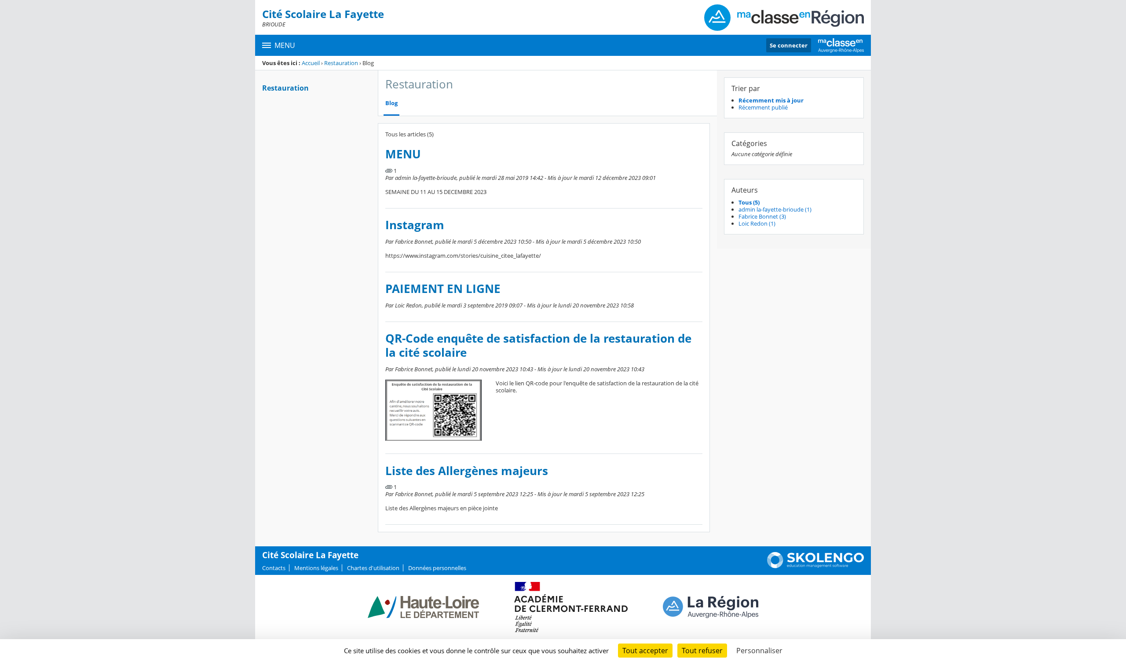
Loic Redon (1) (756, 223)
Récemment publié (763, 107)
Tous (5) (749, 202)
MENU (403, 154)
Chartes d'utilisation (373, 567)
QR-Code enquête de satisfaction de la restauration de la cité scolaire (538, 345)
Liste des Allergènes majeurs (466, 471)
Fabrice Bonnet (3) (762, 216)
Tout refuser (702, 650)
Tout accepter (645, 650)
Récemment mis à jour (771, 100)
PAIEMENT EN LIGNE (443, 288)
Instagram (414, 225)
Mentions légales (316, 567)
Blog (391, 103)
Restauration (341, 63)
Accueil (311, 63)
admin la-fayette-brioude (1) (775, 209)
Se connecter (789, 45)
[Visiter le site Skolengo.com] (815, 566)
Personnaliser (759, 650)
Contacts (273, 567)
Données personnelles (437, 567)
